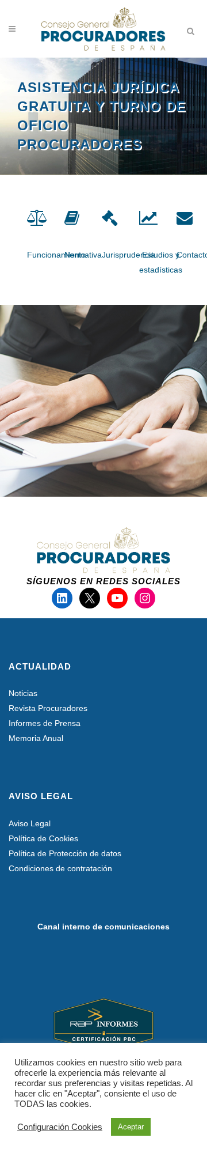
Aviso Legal (30, 823)
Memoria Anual (36, 738)
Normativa (83, 254)
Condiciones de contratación (60, 868)
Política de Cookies (43, 838)
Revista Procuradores (48, 708)
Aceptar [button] (131, 1126)
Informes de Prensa (44, 723)
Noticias (23, 693)
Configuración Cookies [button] (59, 1127)
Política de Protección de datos (65, 853)
